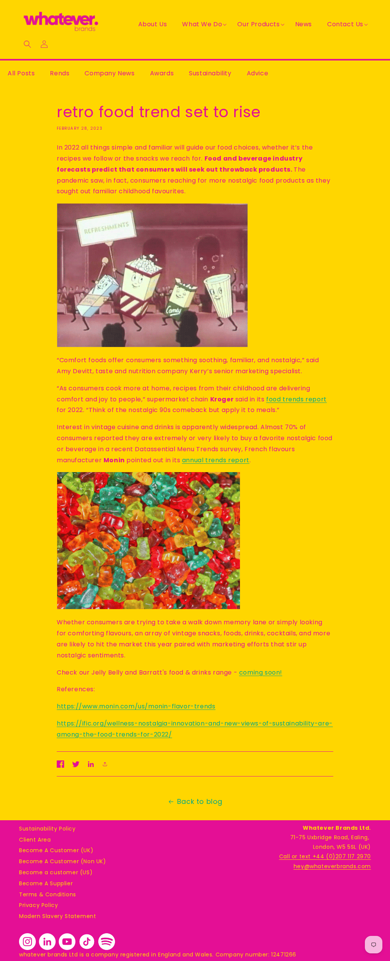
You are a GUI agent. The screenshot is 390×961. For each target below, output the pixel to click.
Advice (258, 73)
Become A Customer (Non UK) (62, 861)
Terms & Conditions (47, 894)
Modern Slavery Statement (57, 916)
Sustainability (210, 73)
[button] (202, 24)
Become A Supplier (46, 883)
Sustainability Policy (47, 828)
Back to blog (199, 801)
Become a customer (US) (56, 872)
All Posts (21, 73)
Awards (162, 73)
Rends (59, 73)
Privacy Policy (38, 905)
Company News (109, 73)
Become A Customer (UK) (56, 850)
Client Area (35, 839)
